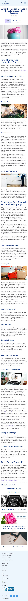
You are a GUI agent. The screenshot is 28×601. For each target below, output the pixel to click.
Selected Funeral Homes (7, 555)
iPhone (5, 425)
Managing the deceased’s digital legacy (10, 388)
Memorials (4, 567)
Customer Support (6, 578)
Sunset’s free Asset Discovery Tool (9, 412)
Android (11, 425)
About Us (4, 570)
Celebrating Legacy (15, 492)
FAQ (3, 573)
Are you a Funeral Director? (7, 553)
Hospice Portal (5, 563)
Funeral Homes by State (7, 560)
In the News (4, 565)
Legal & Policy (5, 575)
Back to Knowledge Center (9, 485)
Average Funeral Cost (6, 557)
